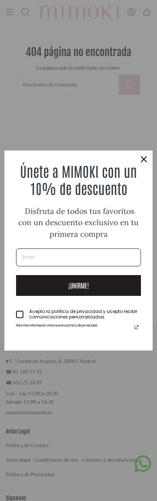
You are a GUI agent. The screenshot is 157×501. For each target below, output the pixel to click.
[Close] (144, 159)
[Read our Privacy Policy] (136, 327)
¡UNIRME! (78, 285)
